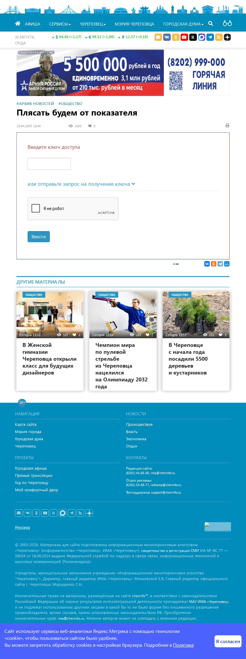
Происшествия (139, 424)
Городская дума (29, 438)
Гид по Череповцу (31, 482)
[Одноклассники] (213, 263)
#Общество (70, 103)
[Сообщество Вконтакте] (27, 513)
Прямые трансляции (33, 475)
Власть (132, 431)
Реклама (22, 527)
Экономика (136, 438)
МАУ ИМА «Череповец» (209, 601)
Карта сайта (26, 424)
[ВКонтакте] (207, 263)
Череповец (25, 445)
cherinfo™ (140, 596)
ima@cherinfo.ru (163, 473)
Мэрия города (28, 431)
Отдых (131, 445)
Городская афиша (31, 468)
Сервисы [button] (58, 24)
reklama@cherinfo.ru (166, 485)
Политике (183, 645)
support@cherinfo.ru (166, 492)
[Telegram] (220, 263)
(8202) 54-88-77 (137, 485)
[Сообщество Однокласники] (175, 37)
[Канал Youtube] (184, 37)
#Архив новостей (35, 103)
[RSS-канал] (80, 513)
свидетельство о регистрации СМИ (170, 550)
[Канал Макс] (201, 37)
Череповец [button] (91, 24)
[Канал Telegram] (71, 513)
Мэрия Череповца (134, 24)
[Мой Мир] (227, 263)
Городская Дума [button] (182, 24)
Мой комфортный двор (36, 489)
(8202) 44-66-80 (137, 473)
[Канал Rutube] (193, 37)
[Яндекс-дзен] (89, 513)
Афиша (32, 24)
